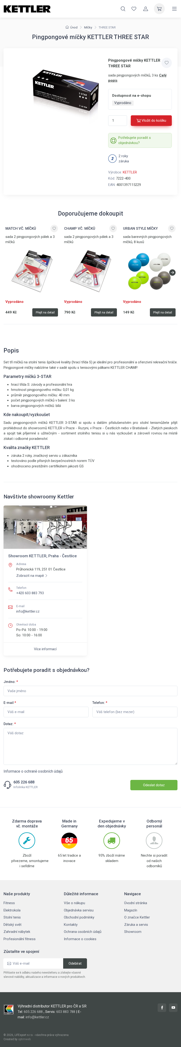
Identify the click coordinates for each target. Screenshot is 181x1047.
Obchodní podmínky (79, 917)
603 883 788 (65, 1012)
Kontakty (71, 925)
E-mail (10, 703)
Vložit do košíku (154, 120)
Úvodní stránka (135, 903)
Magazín (130, 910)
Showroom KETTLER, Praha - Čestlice (42, 556)
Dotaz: (10, 724)
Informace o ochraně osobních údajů (33, 771)
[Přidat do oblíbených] (166, 63)
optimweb (24, 1039)
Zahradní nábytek (17, 932)
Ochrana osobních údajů (82, 932)
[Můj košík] (159, 8)
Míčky (88, 27)
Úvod (74, 27)
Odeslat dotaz (154, 785)
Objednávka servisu (79, 910)
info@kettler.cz (28, 611)
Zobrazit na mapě (30, 576)
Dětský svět (12, 925)
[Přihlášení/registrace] (145, 8)
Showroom (132, 932)
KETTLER (130, 172)
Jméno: (11, 682)
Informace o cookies (80, 939)
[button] (172, 272)
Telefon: (99, 703)
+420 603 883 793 (30, 593)
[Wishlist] (133, 8)
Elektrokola (12, 910)
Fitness (9, 903)
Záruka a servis (136, 925)
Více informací (45, 649)
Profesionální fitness (20, 939)
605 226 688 (23, 782)
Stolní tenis (12, 917)
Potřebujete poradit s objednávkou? (134, 140)
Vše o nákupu (74, 903)
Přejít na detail (45, 312)
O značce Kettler (137, 917)
